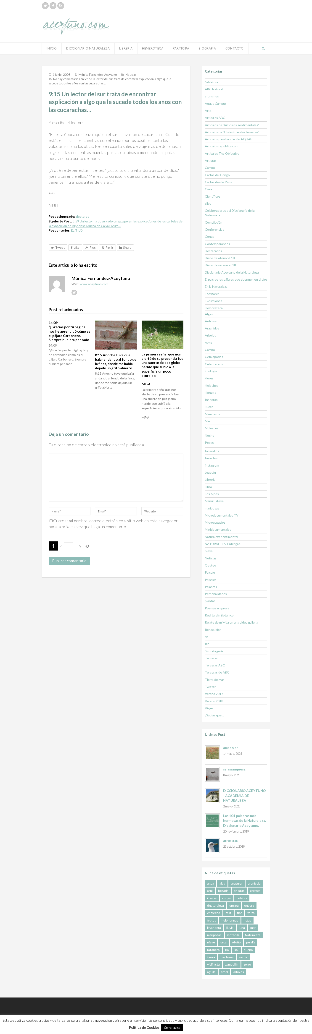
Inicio (51, 48)
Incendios (212, 451)
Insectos (211, 400)
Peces (209, 442)
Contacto (234, 48)
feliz (228, 913)
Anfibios (211, 321)
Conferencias (214, 229)
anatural (236, 883)
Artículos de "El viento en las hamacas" (232, 132)
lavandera (214, 928)
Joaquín (210, 472)
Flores (209, 378)
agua (210, 883)
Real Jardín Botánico (219, 615)
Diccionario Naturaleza (88, 48)
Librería (126, 48)
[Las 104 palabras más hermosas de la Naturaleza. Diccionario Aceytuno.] (212, 820)
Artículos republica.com (221, 146)
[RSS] (60, 5)
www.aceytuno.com (94, 284)
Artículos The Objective (222, 153)
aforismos (212, 96)
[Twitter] (45, 5)
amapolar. (230, 748)
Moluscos (212, 428)
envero (249, 905)
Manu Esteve (214, 501)
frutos (211, 920)
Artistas (211, 160)
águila (211, 972)
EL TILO (77, 230)
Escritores (212, 294)
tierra (211, 957)
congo (226, 898)
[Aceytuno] (76, 21)
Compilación (213, 222)
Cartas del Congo (217, 175)
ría (206, 637)
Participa (181, 48)
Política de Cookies (144, 1027)
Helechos (211, 385)
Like (76, 247)
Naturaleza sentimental (221, 537)
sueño (248, 950)
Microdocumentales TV (221, 515)
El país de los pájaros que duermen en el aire (236, 279)
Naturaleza (252, 935)
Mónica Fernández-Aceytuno (98, 74)
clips (208, 203)
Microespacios (215, 522)
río (227, 950)
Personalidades (216, 594)
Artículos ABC (215, 118)
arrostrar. (230, 840)
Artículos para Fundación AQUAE (228, 139)
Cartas (212, 898)
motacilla (233, 935)
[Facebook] (53, 5)
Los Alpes (212, 494)
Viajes (209, 708)
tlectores (82, 216)
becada (223, 891)
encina (234, 905)
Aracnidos (212, 328)
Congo (209, 236)
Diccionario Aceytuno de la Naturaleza (232, 272)
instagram (212, 465)
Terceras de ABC (217, 672)
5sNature (211, 82)
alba (222, 883)
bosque (239, 891)
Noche (209, 435)
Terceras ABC (215, 665)
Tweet (60, 247)
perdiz (250, 942)
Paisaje (210, 572)
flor (239, 913)
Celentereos (214, 364)
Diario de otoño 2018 (220, 258)
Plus (93, 247)
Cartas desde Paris (218, 182)
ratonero (213, 950)
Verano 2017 (214, 694)
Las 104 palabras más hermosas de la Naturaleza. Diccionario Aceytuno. (244, 821)
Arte (208, 110)
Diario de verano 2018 (220, 265)
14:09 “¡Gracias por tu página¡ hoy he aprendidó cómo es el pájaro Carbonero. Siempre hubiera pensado (69, 331)
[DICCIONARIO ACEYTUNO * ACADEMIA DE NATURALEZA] (212, 795)
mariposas (212, 508)
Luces (209, 407)
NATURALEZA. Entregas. (223, 544)
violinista (213, 964)
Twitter (210, 687)
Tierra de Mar (214, 680)
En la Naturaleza (216, 286)
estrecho (213, 913)
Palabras (211, 587)
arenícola (254, 883)
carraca (255, 891)
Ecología (211, 371)
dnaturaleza (215, 905)
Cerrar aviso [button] (172, 1027)
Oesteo (210, 565)
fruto (251, 913)
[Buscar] (263, 48)
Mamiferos (212, 414)
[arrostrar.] (212, 845)
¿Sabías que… (214, 715)
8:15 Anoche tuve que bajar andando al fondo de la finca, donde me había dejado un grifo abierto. (115, 361)
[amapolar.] (212, 752)
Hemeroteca (153, 48)
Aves (208, 343)
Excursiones (213, 301)
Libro (208, 487)
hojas (247, 920)
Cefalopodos (214, 357)
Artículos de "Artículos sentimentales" (232, 125)
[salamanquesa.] (212, 774)
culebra (242, 898)
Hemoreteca (214, 308)
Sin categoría (214, 651)
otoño (236, 942)
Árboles (210, 335)
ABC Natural (214, 89)
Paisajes (211, 580)
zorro (247, 964)
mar (253, 928)
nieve (209, 551)
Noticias (131, 74)
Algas (209, 314)
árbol (224, 972)
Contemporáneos (217, 244)
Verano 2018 (214, 701)
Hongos (210, 392)
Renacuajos (213, 630)
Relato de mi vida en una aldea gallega (231, 622)
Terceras (211, 658)
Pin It (109, 247)
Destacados (213, 251)
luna (242, 928)
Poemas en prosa (217, 608)
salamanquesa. (234, 769)
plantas (210, 601)
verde (243, 957)
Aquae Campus (216, 103)
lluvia (229, 928)
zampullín (231, 964)
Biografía (207, 48)
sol (236, 950)
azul (210, 891)
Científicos (212, 196)
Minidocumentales (218, 529)
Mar (207, 421)
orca (223, 942)
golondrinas (230, 920)
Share (127, 247)
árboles (238, 972)
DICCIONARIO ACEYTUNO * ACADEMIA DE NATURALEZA (244, 795)
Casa (208, 189)
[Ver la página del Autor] (57, 284)
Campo (210, 168)
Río (207, 644)
